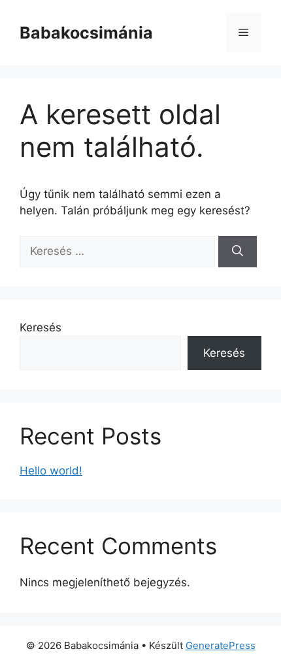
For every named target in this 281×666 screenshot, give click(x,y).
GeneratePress (221, 645)
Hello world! (51, 470)
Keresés (40, 327)
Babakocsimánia (86, 32)
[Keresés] (237, 251)
